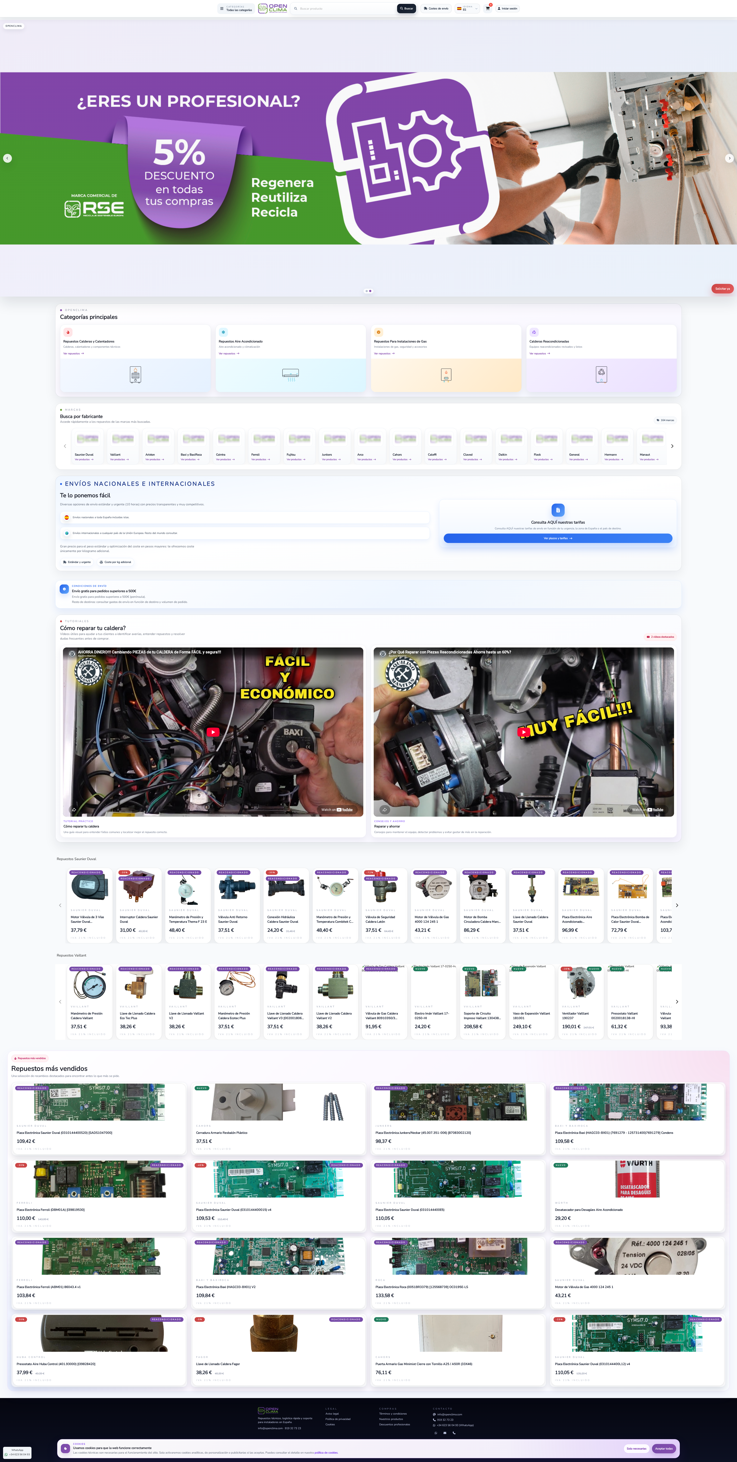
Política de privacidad (338, 1419)
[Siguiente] (729, 158)
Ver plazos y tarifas (556, 538)
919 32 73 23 (293, 1428)
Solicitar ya (723, 289)
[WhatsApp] (436, 1433)
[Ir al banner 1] (367, 291)
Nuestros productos (391, 1419)
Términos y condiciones (393, 1414)
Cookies (330, 1424)
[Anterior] (7, 158)
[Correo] (445, 1433)
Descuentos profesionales (394, 1424)
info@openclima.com (270, 1428)
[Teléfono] (454, 1433)
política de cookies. (326, 1453)
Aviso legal (332, 1414)
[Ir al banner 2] (370, 291)
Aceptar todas (664, 1448)
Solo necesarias (636, 1448)
